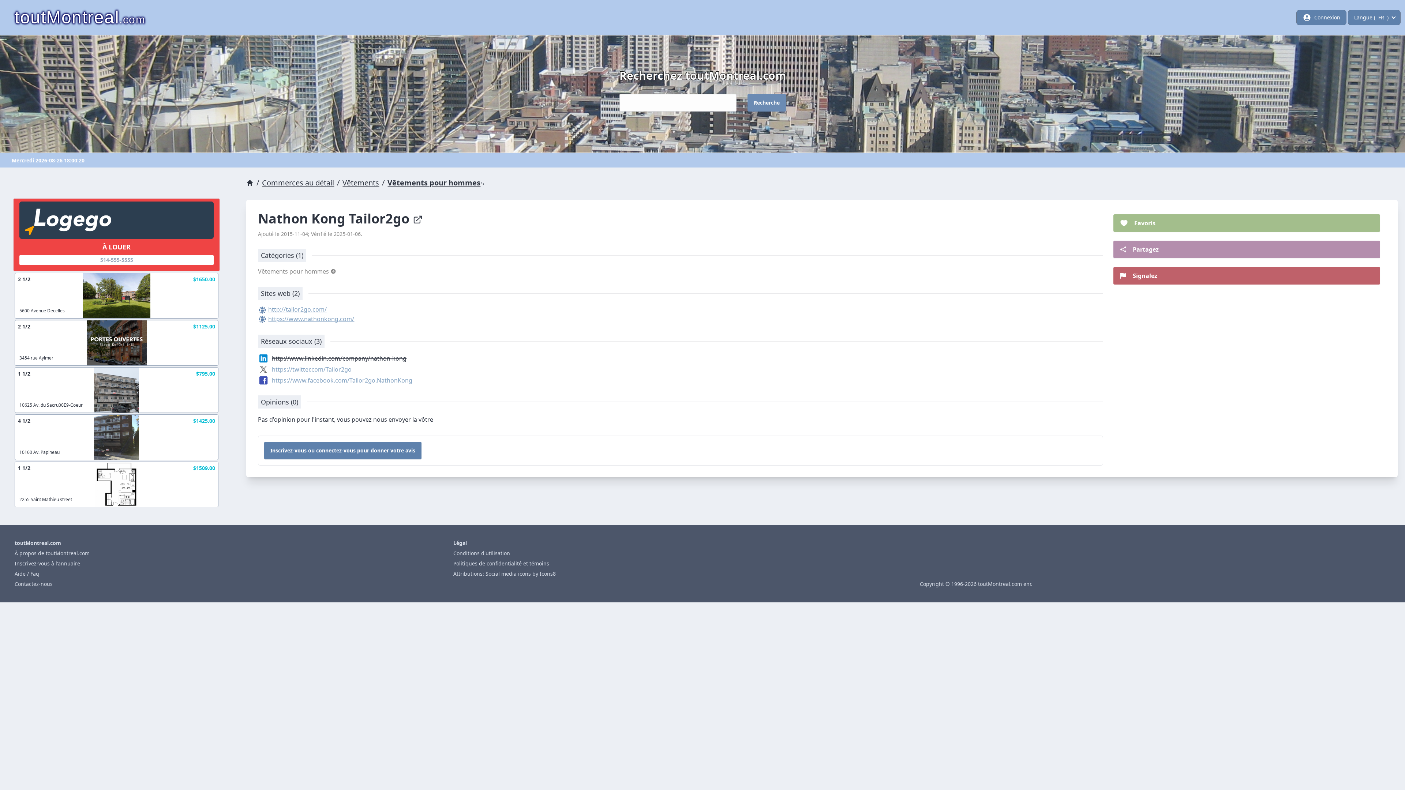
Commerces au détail (298, 183)
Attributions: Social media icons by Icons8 (504, 573)
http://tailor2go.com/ (297, 309)
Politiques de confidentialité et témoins (501, 563)
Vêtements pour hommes (433, 183)
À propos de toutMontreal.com (52, 553)
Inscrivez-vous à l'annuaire (47, 563)
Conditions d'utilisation (481, 553)
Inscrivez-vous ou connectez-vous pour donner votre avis (342, 450)
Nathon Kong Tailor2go (335, 218)
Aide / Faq (27, 573)
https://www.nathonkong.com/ (311, 319)
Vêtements (360, 183)
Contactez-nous (34, 583)
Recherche (767, 102)
